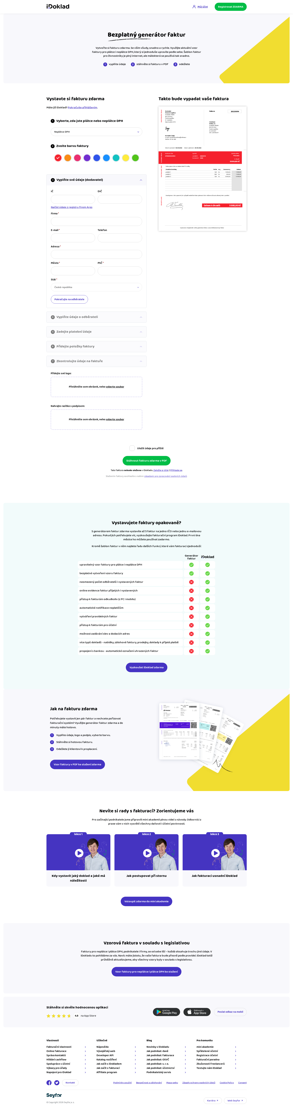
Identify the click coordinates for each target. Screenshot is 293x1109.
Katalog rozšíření (106, 1060)
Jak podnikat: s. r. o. (157, 1064)
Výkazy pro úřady (56, 1068)
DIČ (100, 191)
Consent (242, 1083)
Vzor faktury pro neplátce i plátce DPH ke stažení (146, 971)
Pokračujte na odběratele (69, 299)
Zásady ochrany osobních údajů (198, 1083)
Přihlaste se (176, 470)
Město (55, 263)
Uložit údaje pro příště (150, 448)
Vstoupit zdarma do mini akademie (146, 901)
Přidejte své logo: (61, 373)
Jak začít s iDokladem (109, 1064)
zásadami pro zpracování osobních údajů (165, 476)
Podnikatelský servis (158, 1072)
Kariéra (211, 1101)
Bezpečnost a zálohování (149, 1083)
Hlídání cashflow (56, 1060)
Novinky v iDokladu (157, 1047)
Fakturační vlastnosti (58, 1047)
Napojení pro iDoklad (58, 1072)
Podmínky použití (122, 1083)
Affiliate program (106, 1072)
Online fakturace (56, 1051)
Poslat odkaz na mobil (230, 1012)
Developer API (105, 1055)
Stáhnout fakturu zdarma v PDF (146, 460)
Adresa (56, 247)
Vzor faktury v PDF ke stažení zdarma (77, 764)
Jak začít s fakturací (108, 1068)
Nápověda (102, 1047)
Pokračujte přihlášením (82, 107)
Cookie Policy (227, 1083)
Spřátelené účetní (207, 1051)
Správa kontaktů (56, 1055)
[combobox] (96, 131)
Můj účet (203, 7)
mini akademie (205, 1047)
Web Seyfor (234, 1101)
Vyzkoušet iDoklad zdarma (147, 667)
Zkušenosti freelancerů (211, 1064)
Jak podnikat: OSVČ (157, 1060)
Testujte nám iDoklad (209, 1068)
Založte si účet (161, 470)
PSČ (101, 263)
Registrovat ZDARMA (230, 7)
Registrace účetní (207, 1055)
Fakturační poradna (208, 1060)
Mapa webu (172, 1083)
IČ (52, 191)
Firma (55, 214)
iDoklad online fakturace (57, 6)
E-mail (55, 230)
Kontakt (70, 1083)
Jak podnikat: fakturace (160, 1055)
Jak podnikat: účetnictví (160, 1068)
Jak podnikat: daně (157, 1051)
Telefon (102, 230)
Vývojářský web (105, 1051)
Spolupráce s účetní (58, 1064)
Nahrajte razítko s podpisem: (68, 406)
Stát (54, 280)
